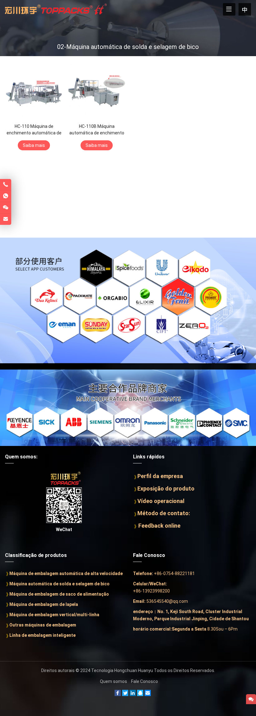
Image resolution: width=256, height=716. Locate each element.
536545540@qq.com (167, 601)
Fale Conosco (144, 681)
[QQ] (140, 694)
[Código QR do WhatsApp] (5, 196)
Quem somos (113, 681)
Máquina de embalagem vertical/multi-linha (54, 614)
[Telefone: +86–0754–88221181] (5, 184)
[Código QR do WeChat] (5, 207)
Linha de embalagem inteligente (42, 635)
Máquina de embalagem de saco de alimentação (59, 594)
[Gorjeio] (125, 694)
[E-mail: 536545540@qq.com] (5, 219)
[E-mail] (147, 694)
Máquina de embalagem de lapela (43, 604)
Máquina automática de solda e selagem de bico (59, 583)
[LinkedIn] (117, 694)
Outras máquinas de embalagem (42, 624)
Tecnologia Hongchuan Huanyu (122, 670)
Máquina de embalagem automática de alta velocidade (66, 573)
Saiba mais (34, 145)
